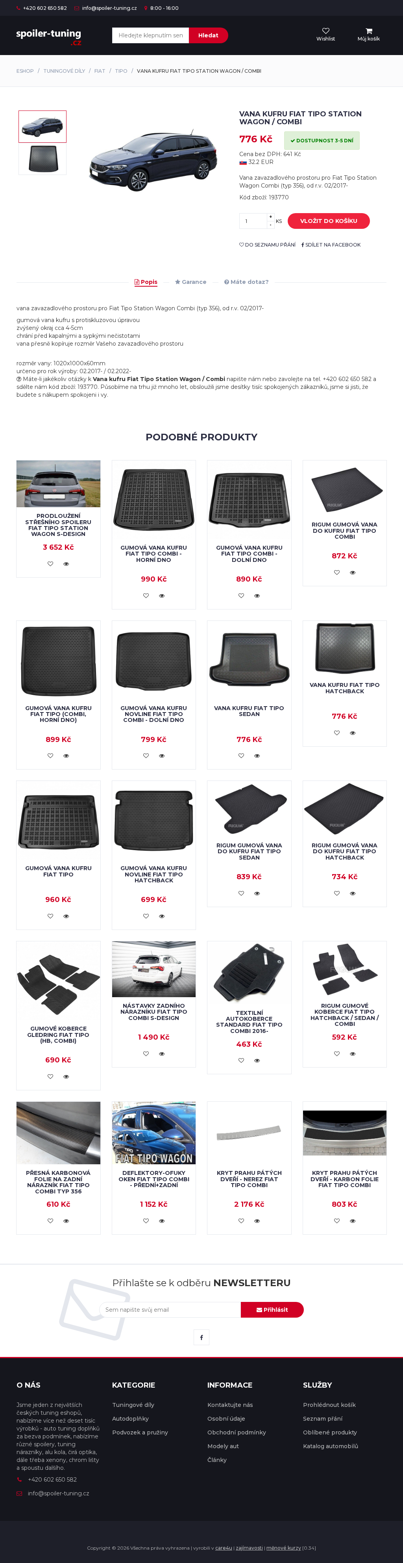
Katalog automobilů (330, 1446)
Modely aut (223, 1446)
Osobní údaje (226, 1418)
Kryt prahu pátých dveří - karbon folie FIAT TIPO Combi (345, 1179)
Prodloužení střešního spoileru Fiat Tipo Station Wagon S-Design (58, 525)
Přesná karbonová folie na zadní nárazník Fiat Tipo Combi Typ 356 (58, 1182)
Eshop (25, 71)
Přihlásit (275, 1309)
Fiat (99, 71)
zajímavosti (249, 1548)
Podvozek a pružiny (140, 1432)
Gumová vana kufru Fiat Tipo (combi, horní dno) (58, 714)
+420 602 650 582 (44, 8)
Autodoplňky (130, 1418)
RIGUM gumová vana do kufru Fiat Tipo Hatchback (344, 851)
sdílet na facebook (332, 245)
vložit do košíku (328, 221)
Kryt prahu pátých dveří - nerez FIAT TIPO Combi (249, 1179)
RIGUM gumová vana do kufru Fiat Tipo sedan (249, 851)
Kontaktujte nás (230, 1404)
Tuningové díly (64, 71)
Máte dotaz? (249, 281)
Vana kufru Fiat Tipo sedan (249, 711)
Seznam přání (322, 1418)
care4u (223, 1548)
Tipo (121, 71)
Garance (193, 281)
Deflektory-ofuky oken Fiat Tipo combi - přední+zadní (153, 1179)
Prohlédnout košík (329, 1404)
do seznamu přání (270, 245)
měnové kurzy (283, 1548)
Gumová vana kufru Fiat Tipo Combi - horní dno (153, 553)
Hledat (208, 35)
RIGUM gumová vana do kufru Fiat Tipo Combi (344, 530)
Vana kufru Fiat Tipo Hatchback (345, 687)
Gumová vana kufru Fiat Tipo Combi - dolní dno (249, 553)
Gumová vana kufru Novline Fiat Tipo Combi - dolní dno (153, 714)
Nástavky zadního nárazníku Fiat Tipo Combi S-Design (153, 1012)
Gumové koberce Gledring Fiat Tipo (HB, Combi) (58, 1034)
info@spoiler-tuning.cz (109, 8)
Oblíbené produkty (330, 1432)
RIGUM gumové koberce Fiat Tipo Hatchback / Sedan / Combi (345, 1014)
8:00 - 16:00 (164, 8)
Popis (148, 281)
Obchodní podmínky (236, 1432)
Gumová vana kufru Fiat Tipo (58, 871)
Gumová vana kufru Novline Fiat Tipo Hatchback (153, 874)
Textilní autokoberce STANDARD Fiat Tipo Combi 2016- (249, 1022)
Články (217, 1460)
